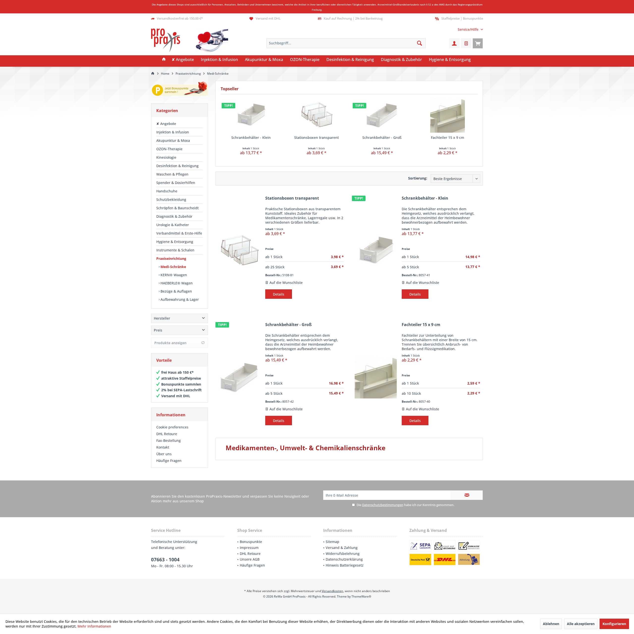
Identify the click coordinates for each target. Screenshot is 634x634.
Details (278, 294)
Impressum (249, 547)
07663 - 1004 (165, 559)
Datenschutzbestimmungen (382, 505)
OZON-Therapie (169, 149)
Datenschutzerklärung (344, 559)
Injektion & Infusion (172, 132)
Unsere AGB (250, 559)
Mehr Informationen (94, 626)
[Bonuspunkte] (179, 89)
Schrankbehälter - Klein (251, 137)
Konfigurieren (614, 623)
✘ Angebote (166, 123)
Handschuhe (166, 191)
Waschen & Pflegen (172, 174)
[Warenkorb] (478, 43)
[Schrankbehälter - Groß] (382, 115)
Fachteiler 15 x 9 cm (447, 137)
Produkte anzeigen (170, 342)
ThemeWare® (361, 596)
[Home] (164, 59)
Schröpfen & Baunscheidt (177, 208)
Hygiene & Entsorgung (174, 241)
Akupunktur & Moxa (173, 140)
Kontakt (162, 447)
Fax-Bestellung (168, 440)
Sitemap (332, 541)
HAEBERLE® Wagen (176, 283)
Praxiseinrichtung (171, 258)
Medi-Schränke (172, 266)
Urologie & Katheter (172, 224)
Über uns (164, 454)
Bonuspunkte (251, 541)
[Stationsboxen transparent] (317, 115)
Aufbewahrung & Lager (179, 299)
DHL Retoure (166, 433)
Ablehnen (551, 623)
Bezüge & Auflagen (175, 291)
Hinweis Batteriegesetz (345, 565)
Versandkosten (332, 591)
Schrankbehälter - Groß (381, 137)
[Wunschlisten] (466, 43)
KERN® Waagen (173, 274)
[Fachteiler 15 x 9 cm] (448, 115)
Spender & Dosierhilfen (175, 182)
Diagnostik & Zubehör (174, 216)
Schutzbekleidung (171, 199)
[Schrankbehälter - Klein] (251, 115)
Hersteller (162, 318)
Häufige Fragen (169, 460)
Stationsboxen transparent (316, 137)
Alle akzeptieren (581, 623)
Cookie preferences (172, 427)
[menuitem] (468, 29)
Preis (158, 330)
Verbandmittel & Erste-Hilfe (179, 233)
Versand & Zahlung (342, 547)
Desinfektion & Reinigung (177, 165)
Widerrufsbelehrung (343, 553)
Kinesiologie (166, 157)
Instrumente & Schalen (175, 250)
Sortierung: (417, 178)
